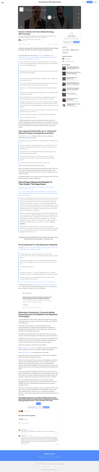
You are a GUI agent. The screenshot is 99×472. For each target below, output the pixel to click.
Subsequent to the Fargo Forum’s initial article (29, 187)
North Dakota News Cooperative (29, 348)
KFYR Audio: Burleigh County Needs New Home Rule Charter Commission (73, 83)
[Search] (82, 2)
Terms (56, 463)
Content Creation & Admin (36, 39)
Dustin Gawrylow (26, 39)
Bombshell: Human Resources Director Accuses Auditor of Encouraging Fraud (73, 89)
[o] (64, 68)
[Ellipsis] (58, 430)
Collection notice (61, 463)
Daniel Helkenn (24, 429)
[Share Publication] (85, 2)
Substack (44, 469)
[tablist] (23, 419)
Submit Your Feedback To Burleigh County (72, 78)
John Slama (23, 435)
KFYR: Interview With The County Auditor (72, 99)
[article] (71, 68)
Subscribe (89, 2)
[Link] (17, 132)
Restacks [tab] (26, 419)
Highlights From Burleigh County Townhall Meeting (73, 104)
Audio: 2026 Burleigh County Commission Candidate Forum (73, 67)
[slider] (49, 27)
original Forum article (26, 136)
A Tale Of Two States (71, 93)
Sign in (95, 2)
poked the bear (40, 55)
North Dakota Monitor (26, 352)
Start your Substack (46, 466)
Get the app (55, 466)
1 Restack (29, 411)
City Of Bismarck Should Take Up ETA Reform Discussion (73, 73)
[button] (41, 17)
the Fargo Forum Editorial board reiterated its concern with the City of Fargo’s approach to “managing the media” (37, 248)
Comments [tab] (21, 419)
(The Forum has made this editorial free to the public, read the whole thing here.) (38, 282)
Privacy (52, 463)
